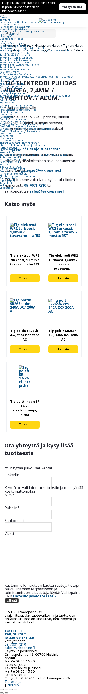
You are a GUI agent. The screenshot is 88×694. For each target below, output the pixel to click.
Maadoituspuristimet (12, 86)
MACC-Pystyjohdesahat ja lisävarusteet (22, 124)
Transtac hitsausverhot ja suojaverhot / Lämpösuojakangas (33, 154)
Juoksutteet (7, 114)
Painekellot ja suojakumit (15, 26)
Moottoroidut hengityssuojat (16, 171)
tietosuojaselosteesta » (35, 596)
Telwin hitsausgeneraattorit (15, 69)
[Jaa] (11, 689)
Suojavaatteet (8, 178)
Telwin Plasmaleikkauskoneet (17, 60)
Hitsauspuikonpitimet (12, 83)
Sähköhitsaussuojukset (13, 159)
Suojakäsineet (8, 180)
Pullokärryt (6, 41)
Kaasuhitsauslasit (9, 161)
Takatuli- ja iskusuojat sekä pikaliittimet (23, 31)
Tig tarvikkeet (7, 102)
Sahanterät (6, 135)
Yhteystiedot (72, 7)
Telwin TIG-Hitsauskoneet (14, 62)
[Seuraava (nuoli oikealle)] (6, 693)
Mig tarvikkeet (8, 100)
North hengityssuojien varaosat (18, 176)
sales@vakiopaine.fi (48, 191)
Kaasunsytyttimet (10, 34)
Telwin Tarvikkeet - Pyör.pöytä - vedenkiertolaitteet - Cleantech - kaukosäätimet (37, 78)
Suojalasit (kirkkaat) (11, 166)
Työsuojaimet (8, 152)
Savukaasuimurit (9, 72)
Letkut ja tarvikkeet (11, 38)
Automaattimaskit (10, 157)
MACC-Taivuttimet (10, 133)
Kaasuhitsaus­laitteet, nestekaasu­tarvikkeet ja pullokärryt (32, 22)
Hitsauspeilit (7, 36)
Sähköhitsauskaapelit (12, 88)
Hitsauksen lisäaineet (12, 112)
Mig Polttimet (8, 97)
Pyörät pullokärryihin (12, 43)
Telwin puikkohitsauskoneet (16, 57)
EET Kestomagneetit (11, 140)
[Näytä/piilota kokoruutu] (6, 689)
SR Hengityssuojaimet (12, 168)
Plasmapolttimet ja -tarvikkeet (17, 105)
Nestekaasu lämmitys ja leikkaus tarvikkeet (25, 48)
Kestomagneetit (9, 138)
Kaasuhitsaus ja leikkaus (13, 29)
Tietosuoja (13, 681)
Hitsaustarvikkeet (10, 81)
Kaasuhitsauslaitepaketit (14, 45)
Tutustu (24, 278)
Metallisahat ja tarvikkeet (14, 119)
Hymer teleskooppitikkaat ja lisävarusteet (24, 145)
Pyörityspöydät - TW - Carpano (17, 74)
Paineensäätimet (10, 24)
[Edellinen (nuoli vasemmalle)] (2, 693)
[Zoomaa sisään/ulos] (2, 689)
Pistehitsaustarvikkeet (12, 107)
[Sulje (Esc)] (15, 689)
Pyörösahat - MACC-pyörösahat (17, 121)
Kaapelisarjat (7, 90)
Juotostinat (6, 116)
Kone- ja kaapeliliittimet (14, 93)
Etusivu (4, 17)
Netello (13, 685)
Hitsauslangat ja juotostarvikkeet (18, 109)
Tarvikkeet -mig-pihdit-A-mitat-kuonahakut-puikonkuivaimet (35, 95)
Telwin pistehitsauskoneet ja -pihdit (20, 64)
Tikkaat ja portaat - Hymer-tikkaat (19, 143)
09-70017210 (15, 644)
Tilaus (3, 185)
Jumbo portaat (8, 147)
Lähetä (11, 600)
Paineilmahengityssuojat (14, 173)
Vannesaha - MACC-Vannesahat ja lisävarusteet (27, 128)
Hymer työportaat (10, 150)
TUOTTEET (13, 630)
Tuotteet (5, 19)
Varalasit (4, 164)
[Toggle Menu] (2, 15)
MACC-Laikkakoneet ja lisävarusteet (21, 131)
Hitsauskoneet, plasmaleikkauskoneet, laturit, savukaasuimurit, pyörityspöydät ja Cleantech (37, 52)
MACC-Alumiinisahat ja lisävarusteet (21, 126)
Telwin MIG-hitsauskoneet (15, 55)
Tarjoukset (6, 183)
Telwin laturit (7, 67)
